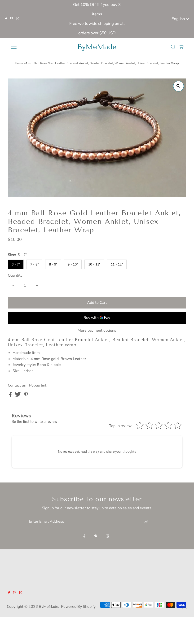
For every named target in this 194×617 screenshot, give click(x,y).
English (179, 19)
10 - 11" (94, 264)
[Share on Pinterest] (26, 395)
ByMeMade (96, 47)
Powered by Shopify (78, 606)
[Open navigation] (29, 47)
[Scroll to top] (184, 607)
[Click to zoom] (178, 86)
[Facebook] (6, 19)
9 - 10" (73, 264)
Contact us (17, 385)
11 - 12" (117, 264)
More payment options (97, 330)
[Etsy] (17, 19)
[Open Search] (173, 46)
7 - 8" (34, 264)
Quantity (15, 275)
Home (19, 63)
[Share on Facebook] (11, 395)
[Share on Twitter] (18, 395)
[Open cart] (181, 46)
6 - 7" (16, 264)
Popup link (38, 385)
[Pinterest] (11, 19)
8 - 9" (53, 264)
